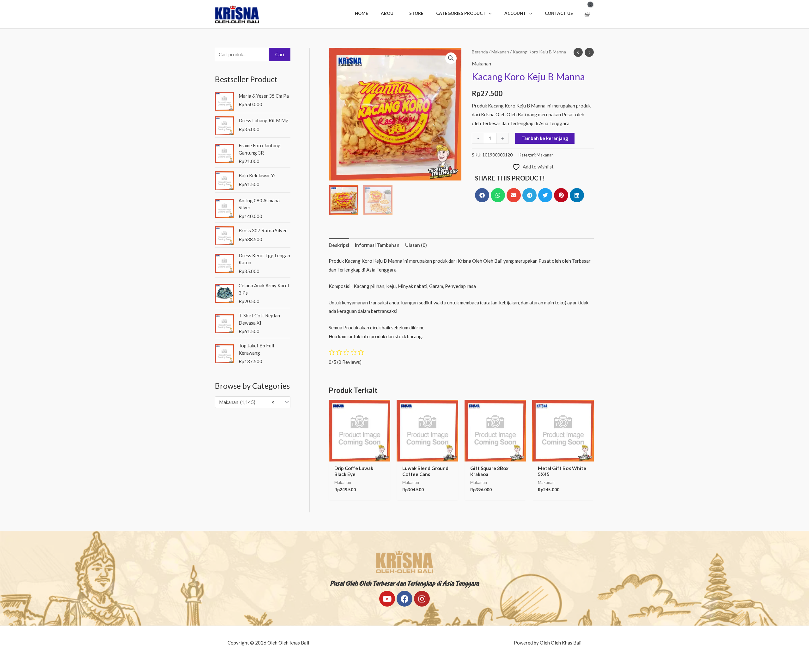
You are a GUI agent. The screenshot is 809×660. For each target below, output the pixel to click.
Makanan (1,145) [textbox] (246, 402)
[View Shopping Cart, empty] (586, 14)
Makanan (500, 51)
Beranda (480, 51)
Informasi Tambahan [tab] (377, 245)
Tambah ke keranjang (544, 138)
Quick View (359, 456)
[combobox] (252, 402)
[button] (464, 13)
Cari (279, 54)
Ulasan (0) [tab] (416, 245)
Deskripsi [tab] (339, 245)
